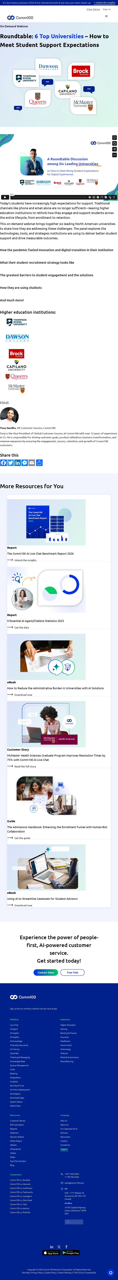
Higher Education (68, 1025)
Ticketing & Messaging (20, 1057)
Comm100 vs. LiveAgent (21, 1196)
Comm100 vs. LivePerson (21, 1188)
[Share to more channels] (35, 462)
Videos (13, 1153)
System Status (16, 1102)
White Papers (16, 1141)
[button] (3, 462)
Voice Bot (14, 1053)
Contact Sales (46, 972)
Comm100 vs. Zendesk (20, 1180)
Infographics (15, 1149)
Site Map (26, 1272)
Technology (65, 1049)
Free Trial (72, 972)
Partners (64, 1133)
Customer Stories (17, 1121)
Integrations (15, 1077)
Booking (13, 1073)
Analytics (14, 1081)
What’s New (15, 1106)
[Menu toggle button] (106, 16)
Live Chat (14, 1025)
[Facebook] (66, 1246)
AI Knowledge (16, 1041)
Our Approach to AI (68, 1129)
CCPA (75, 1272)
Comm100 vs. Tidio (18, 1204)
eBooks (13, 1145)
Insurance (64, 1037)
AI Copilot (14, 1033)
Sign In (107, 9)
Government (66, 1045)
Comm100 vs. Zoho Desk (21, 1200)
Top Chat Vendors (18, 1161)
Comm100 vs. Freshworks (21, 1192)
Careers (63, 1141)
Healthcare (65, 1041)
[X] (59, 1246)
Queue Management (19, 1065)
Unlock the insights (105, 2)
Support (64, 1149)
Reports (13, 1129)
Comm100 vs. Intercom (20, 1184)
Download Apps (17, 1098)
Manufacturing (66, 1061)
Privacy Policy (37, 1272)
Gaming (63, 1029)
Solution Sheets (17, 1137)
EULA (81, 1272)
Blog (12, 1165)
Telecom (64, 1053)
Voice (12, 1069)
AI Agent (14, 1029)
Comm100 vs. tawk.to (19, 1208)
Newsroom (65, 1137)
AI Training (14, 1049)
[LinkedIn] (51, 1246)
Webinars (14, 1133)
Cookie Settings (64, 1272)
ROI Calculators (17, 1125)
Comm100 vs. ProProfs (20, 1212)
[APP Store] (51, 1252)
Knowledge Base (17, 1061)
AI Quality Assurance (19, 1045)
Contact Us (65, 1145)
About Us (64, 1125)
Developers (15, 1094)
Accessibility (90, 1272)
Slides (12, 1157)
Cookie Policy (50, 1272)
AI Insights (14, 1037)
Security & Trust (17, 1085)
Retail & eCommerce (69, 1057)
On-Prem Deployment (20, 1090)
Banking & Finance (68, 1033)
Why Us (63, 1121)
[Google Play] (71, 1252)
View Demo (93, 9)
